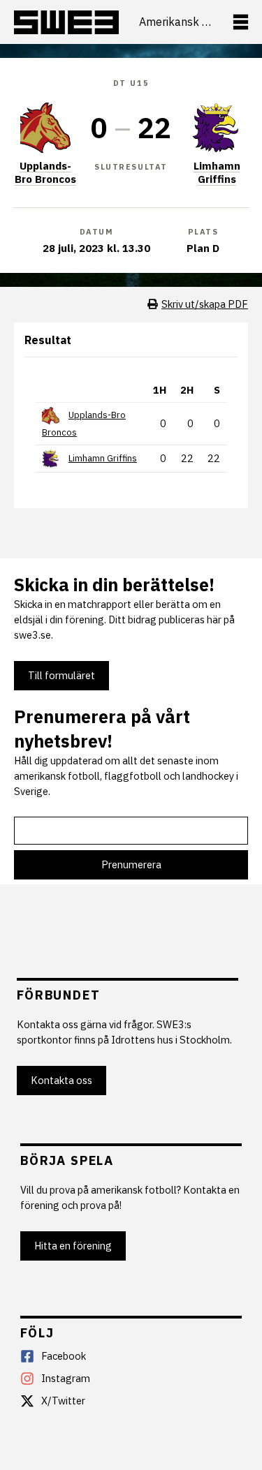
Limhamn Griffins (217, 172)
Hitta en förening (73, 1245)
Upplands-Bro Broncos (45, 172)
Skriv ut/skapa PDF (204, 304)
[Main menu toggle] (240, 22)
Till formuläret (61, 675)
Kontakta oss (61, 1080)
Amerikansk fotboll (175, 22)
